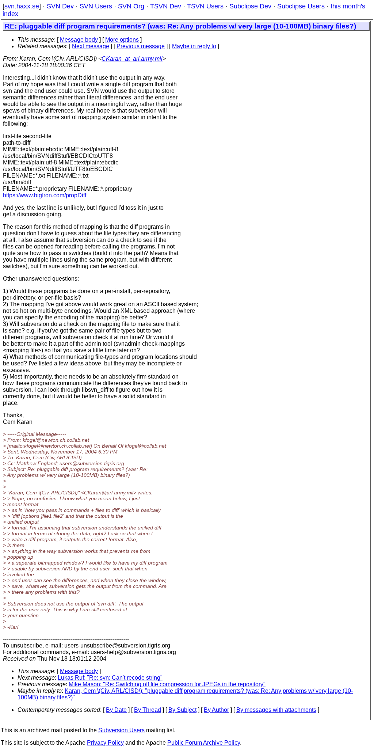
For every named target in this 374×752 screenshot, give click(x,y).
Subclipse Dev (250, 6)
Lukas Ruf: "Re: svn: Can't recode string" (110, 678)
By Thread (147, 710)
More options (122, 40)
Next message (90, 46)
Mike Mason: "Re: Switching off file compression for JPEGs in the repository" (167, 684)
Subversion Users (121, 730)
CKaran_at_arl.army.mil (132, 59)
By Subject (182, 710)
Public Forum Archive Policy (203, 743)
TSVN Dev (165, 6)
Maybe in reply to (194, 46)
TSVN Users (205, 6)
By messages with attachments (276, 710)
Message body (79, 40)
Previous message (141, 46)
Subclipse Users (301, 6)
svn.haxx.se (21, 6)
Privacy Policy (105, 743)
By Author (216, 710)
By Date (116, 710)
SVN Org (131, 6)
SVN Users (96, 6)
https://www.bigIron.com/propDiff (44, 195)
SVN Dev (60, 6)
